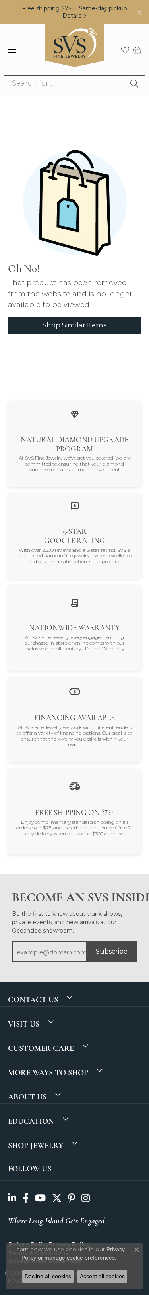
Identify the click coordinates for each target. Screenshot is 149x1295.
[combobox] (65, 83)
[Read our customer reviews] (74, 506)
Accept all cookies (102, 1276)
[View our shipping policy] (75, 786)
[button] (125, 50)
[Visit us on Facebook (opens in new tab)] (26, 1198)
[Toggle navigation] (12, 50)
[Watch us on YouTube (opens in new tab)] (40, 1198)
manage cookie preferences (80, 1257)
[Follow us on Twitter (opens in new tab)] (57, 1198)
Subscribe (112, 951)
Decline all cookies (48, 1276)
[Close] (139, 12)
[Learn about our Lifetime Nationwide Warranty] (74, 602)
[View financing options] (75, 691)
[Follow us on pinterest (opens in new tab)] (71, 1198)
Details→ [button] (74, 15)
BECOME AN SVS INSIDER (74, 897)
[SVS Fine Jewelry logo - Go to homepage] (74, 49)
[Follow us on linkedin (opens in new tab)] (12, 1198)
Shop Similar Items (75, 325)
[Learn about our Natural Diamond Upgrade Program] (74, 414)
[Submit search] (135, 83)
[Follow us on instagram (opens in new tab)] (85, 1198)
